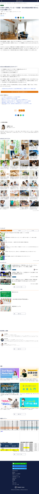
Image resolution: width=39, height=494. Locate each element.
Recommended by (35, 210)
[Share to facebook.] (16, 17)
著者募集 (13, 479)
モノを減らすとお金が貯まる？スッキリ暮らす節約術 (11, 97)
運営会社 (13, 472)
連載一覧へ (19, 414)
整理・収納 (2, 15)
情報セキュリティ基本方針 (16, 473)
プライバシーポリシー (15, 475)
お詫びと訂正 (14, 482)
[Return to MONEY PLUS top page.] (19, 1)
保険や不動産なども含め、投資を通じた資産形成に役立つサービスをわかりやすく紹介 (17, 103)
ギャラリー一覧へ (19, 454)
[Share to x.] (18, 17)
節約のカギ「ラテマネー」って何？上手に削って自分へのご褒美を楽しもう (15, 99)
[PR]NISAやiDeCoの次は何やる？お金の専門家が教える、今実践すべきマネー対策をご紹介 (19, 88)
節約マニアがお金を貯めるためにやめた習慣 (9, 98)
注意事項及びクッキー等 (16, 476)
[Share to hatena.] (23, 17)
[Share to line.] (20, 17)
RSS (13, 481)
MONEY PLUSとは (15, 470)
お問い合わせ (14, 478)
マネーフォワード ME (15, 484)
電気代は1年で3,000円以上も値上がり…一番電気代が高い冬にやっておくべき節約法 (16, 101)
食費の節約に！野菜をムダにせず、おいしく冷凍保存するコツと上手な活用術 (15, 102)
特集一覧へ (19, 313)
